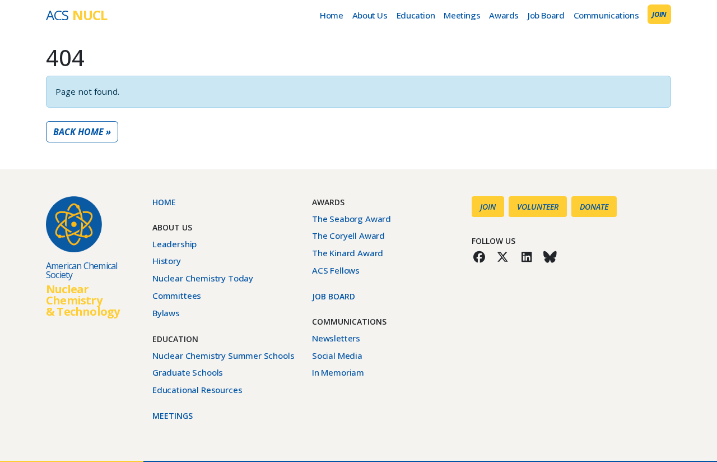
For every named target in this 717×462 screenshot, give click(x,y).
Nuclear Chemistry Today (202, 278)
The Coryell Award (348, 235)
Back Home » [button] (82, 132)
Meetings (462, 15)
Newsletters (336, 338)
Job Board (546, 15)
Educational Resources (197, 389)
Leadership (174, 244)
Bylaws (166, 312)
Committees (176, 295)
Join (659, 14)
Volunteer (537, 206)
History (166, 260)
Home (331, 15)
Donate (594, 206)
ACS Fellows (336, 270)
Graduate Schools (187, 372)
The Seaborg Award (351, 218)
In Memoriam (338, 372)
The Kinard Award (347, 252)
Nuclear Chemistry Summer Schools (223, 355)
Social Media (337, 355)
